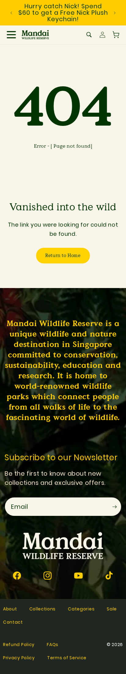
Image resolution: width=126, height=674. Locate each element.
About (10, 609)
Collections (42, 609)
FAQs (52, 644)
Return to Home (62, 255)
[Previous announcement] (11, 13)
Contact (13, 622)
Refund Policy (19, 644)
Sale (112, 609)
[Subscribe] (114, 506)
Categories (81, 609)
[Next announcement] (114, 13)
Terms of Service (67, 658)
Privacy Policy (19, 658)
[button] (11, 34)
